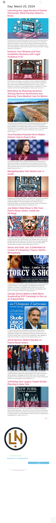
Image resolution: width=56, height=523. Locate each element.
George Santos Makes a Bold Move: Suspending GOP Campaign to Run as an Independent (27, 296)
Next (46, 418)
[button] (40, 2)
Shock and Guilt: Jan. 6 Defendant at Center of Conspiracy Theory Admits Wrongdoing (27, 250)
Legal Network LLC (24, 469)
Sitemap (14, 470)
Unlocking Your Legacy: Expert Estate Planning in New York (27, 383)
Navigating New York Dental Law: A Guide (26, 172)
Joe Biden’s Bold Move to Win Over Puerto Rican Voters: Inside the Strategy (25, 211)
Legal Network (22, 470)
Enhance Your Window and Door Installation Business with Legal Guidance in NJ (24, 54)
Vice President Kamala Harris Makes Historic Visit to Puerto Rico (26, 135)
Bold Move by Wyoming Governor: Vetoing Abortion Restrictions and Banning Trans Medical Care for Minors (28, 94)
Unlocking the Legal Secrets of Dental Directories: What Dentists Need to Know (27, 13)
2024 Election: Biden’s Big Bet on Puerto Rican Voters (25, 341)
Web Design (18, 470)
